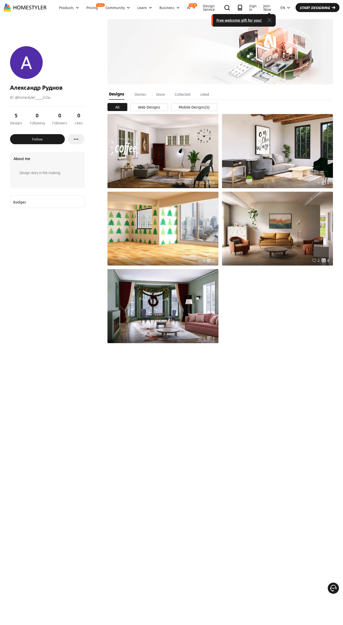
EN (282, 7)
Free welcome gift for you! (239, 20)
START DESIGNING (315, 7)
